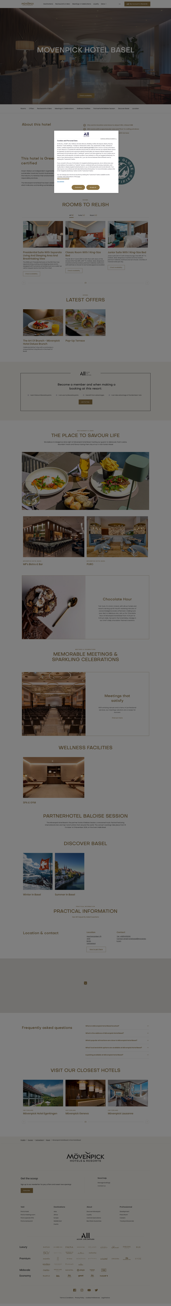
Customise (78, 187)
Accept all (93, 187)
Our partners (60, 181)
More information (63, 178)
